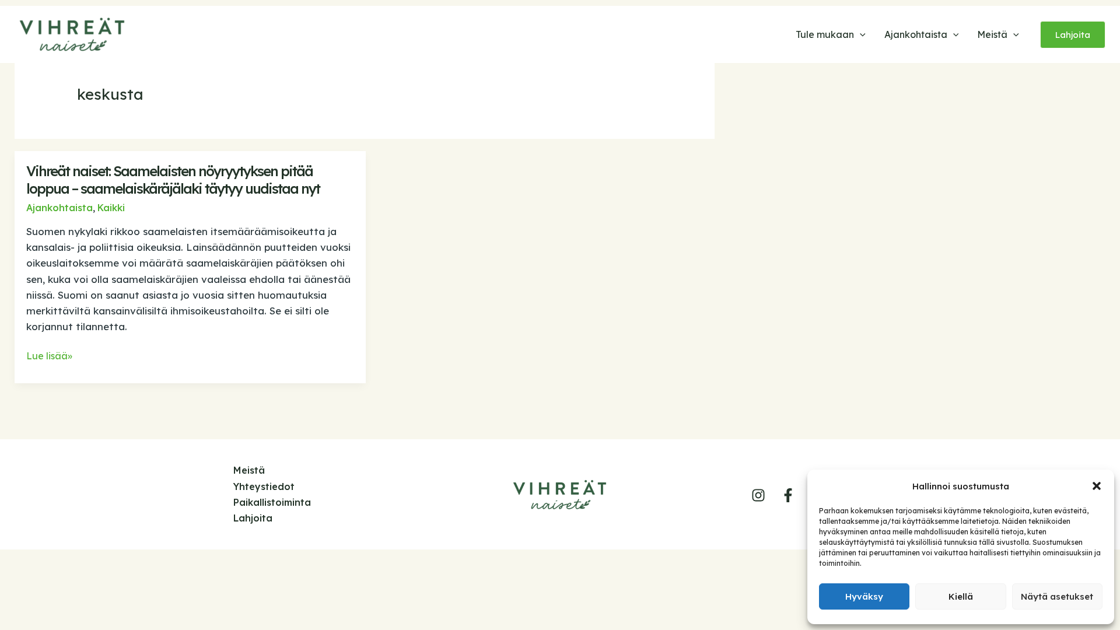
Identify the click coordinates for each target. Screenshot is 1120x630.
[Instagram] (758, 495)
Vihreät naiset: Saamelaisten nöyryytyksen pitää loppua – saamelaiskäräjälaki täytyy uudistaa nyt (173, 179)
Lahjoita (252, 518)
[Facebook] (788, 495)
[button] (1096, 486)
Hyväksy (864, 596)
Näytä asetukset (1057, 596)
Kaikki (111, 208)
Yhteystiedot (264, 486)
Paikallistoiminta (272, 502)
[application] (860, 34)
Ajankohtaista (59, 208)
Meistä (249, 470)
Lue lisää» (49, 356)
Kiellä (961, 596)
